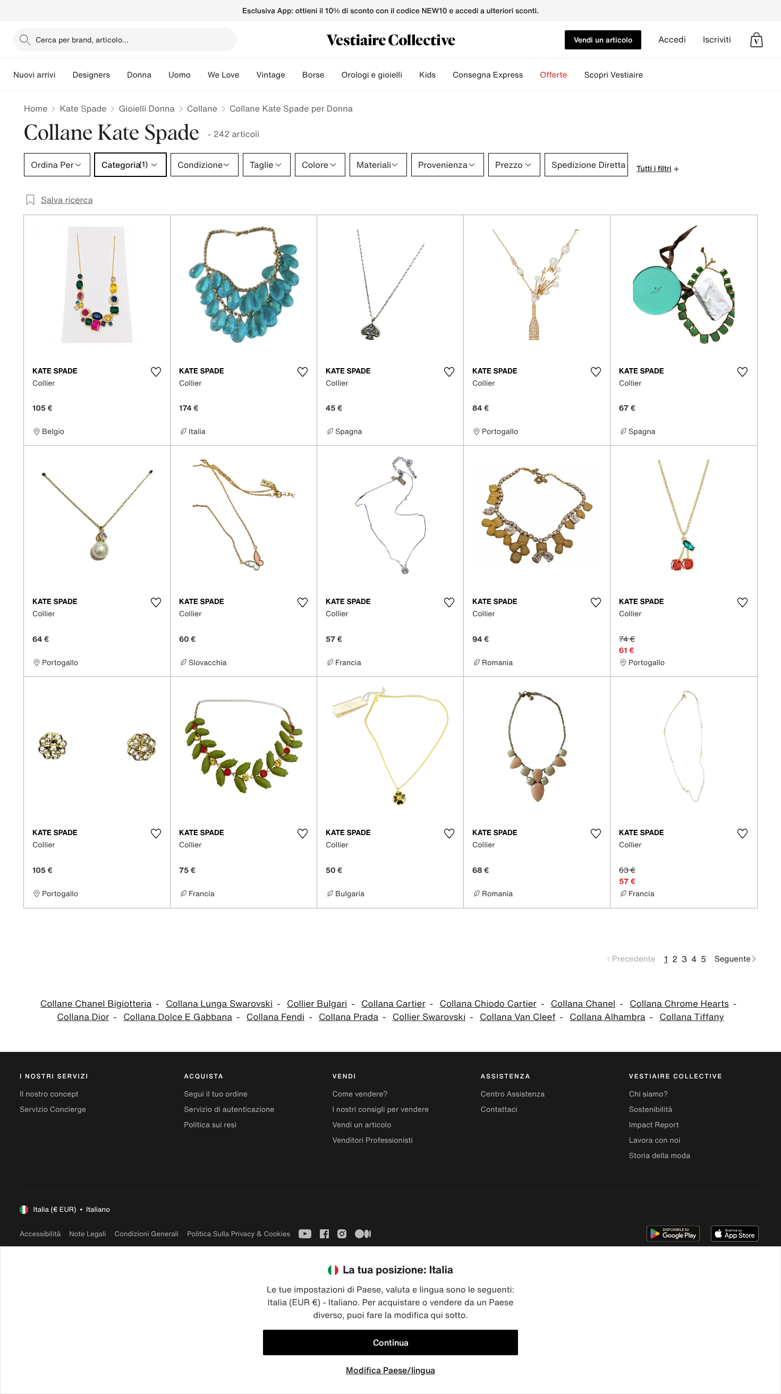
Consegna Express (488, 75)
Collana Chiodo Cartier (487, 1003)
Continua (391, 1342)
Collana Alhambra (607, 1017)
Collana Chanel (583, 1003)
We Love (224, 75)
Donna (139, 75)
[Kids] (444, 75)
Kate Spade (83, 108)
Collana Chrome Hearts (679, 1003)
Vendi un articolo (603, 39)
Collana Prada (348, 1017)
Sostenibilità (651, 1109)
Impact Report (654, 1124)
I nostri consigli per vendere (380, 1109)
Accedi (672, 39)
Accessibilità (40, 1234)
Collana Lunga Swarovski (219, 1003)
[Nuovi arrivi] (64, 75)
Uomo (179, 75)
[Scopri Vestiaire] (651, 75)
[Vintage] (294, 75)
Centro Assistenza (513, 1094)
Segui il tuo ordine (216, 1094)
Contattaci (499, 1109)
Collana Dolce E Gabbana (177, 1017)
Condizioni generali (147, 1234)
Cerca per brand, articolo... (82, 39)
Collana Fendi (275, 1017)
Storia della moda (659, 1155)
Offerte (553, 75)
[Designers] (118, 75)
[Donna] (160, 75)
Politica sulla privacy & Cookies (238, 1234)
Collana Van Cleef (517, 1017)
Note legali (87, 1234)
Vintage (270, 75)
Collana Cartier (393, 1003)
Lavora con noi (655, 1140)
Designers (91, 75)
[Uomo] (199, 75)
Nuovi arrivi (34, 75)
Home (35, 108)
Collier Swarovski (429, 1017)
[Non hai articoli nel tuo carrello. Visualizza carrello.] (756, 39)
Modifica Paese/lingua (390, 1370)
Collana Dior (83, 1017)
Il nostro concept (49, 1094)
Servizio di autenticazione (229, 1109)
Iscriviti (717, 39)
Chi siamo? (648, 1094)
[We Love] (247, 75)
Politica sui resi (210, 1124)
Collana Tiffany (691, 1017)
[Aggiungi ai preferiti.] (155, 372)
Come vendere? (359, 1094)
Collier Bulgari (317, 1003)
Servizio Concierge (53, 1109)
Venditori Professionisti (372, 1140)
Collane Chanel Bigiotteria (96, 1003)
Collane (202, 108)
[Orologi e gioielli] (410, 75)
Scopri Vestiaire (613, 75)
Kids (427, 75)
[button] (756, 39)
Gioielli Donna (146, 108)
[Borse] (332, 75)
